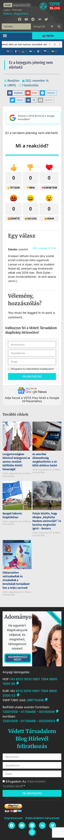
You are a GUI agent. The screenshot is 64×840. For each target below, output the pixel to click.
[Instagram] (32, 832)
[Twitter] (46, 19)
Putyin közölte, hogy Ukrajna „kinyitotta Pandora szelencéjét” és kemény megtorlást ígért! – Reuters (46, 521)
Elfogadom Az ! (32, 369)
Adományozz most (17, 658)
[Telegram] (33, 19)
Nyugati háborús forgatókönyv (12, 515)
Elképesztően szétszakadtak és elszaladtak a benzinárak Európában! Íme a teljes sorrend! (16, 580)
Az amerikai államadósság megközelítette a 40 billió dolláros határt (44, 459)
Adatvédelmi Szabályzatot (39, 368)
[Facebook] (20, 19)
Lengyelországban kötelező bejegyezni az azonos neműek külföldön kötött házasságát (16, 461)
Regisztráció (21, 13)
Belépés (7, 13)
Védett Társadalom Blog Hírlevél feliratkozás (32, 738)
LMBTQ (12, 85)
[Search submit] (59, 26)
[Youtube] (26, 19)
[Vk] (40, 19)
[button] (5, 35)
